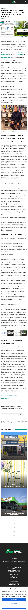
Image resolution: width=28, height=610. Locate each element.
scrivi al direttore (14, 568)
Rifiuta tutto (14, 607)
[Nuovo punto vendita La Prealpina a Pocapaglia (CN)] (14, 502)
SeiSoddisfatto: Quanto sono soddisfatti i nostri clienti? (6, 423)
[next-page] (4, 519)
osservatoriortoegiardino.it (7, 401)
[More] (20, 414)
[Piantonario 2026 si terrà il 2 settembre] (14, 474)
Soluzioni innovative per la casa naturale (21, 423)
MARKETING (7, 6)
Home (2, 6)
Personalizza (14, 603)
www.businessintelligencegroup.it (9, 395)
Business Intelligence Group (10, 406)
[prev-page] (2, 519)
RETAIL (13, 456)
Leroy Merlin (4, 408)
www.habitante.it (5, 398)
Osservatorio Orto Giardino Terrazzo (15, 408)
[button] (2, 2)
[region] (14, 598)
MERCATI (14, 484)
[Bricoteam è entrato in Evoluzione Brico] (14, 446)
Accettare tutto (14, 599)
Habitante (20, 54)
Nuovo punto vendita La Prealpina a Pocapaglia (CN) (14, 513)
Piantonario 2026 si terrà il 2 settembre (14, 486)
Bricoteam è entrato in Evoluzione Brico (14, 458)
